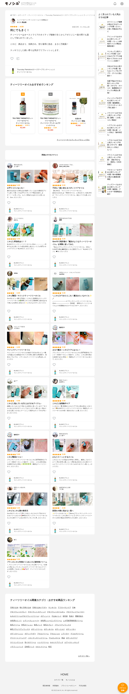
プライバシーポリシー (68, 686)
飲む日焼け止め (25, 607)
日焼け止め (14, 607)
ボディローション (16, 634)
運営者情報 (46, 686)
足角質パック (29, 647)
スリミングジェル (16, 642)
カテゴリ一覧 (58, 680)
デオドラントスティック (37, 612)
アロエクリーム (43, 634)
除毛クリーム (15, 625)
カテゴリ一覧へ (84, 656)
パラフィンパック (16, 647)
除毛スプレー (48, 625)
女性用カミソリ (16, 621)
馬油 (63, 638)
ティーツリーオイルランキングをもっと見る (73, 140)
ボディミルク (60, 629)
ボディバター (71, 629)
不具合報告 (82, 686)
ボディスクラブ (71, 638)
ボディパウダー (30, 634)
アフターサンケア (64, 607)
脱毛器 (65, 616)
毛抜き (71, 616)
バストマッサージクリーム (37, 638)
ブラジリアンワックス (63, 625)
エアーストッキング (71, 642)
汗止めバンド (56, 616)
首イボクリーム (30, 642)
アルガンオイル (54, 638)
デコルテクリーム (77, 634)
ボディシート (45, 616)
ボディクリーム (37, 629)
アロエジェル (55, 634)
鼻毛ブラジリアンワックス (20, 629)
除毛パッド (38, 625)
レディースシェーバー (31, 621)
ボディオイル (49, 629)
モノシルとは (70, 680)
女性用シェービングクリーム (51, 621)
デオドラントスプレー (18, 612)
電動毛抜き (79, 616)
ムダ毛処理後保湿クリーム (73, 621)
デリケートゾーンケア (18, 638)
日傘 (73, 607)
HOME (64, 674)
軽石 (50, 647)
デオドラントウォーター (75, 612)
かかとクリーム (41, 647)
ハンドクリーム (43, 642)
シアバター (65, 634)
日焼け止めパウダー (39, 607)
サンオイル (52, 607)
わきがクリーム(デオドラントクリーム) (24, 616)
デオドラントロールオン (56, 612)
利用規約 (56, 686)
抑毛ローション (27, 625)
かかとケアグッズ (56, 642)
